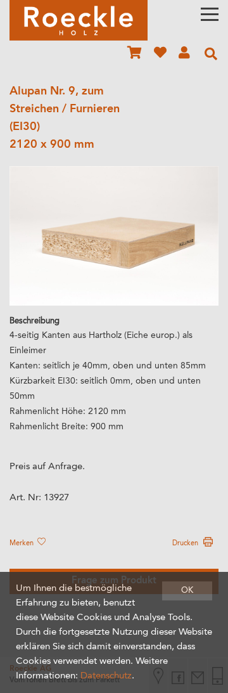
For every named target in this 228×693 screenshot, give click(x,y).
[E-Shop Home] (79, 20)
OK (187, 590)
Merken (22, 543)
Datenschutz (106, 676)
